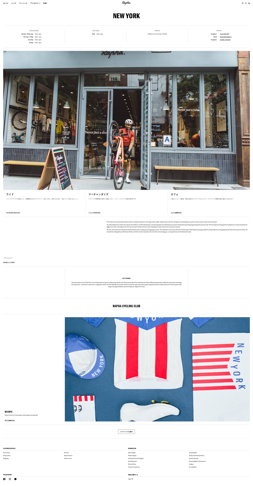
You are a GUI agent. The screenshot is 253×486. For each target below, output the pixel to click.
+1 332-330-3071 (224, 34)
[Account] (245, 3)
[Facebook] (4, 479)
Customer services (9, 448)
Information (132, 448)
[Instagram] (10, 479)
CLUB (45, 3)
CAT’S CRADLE (126, 278)
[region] (54, 240)
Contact (219, 30)
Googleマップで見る (9, 262)
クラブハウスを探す (126, 431)
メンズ (13, 3)
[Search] (242, 3)
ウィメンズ (23, 3)
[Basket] (248, 3)
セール (5, 3)
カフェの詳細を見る (176, 212)
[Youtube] (15, 479)
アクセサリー (35, 3)
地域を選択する (133, 475)
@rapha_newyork (225, 39)
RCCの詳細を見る (10, 420)
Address (157, 30)
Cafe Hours (95, 30)
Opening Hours (34, 30)
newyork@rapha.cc (226, 37)
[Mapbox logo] (8, 258)
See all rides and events (13, 212)
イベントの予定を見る (94, 212)
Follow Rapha (7, 475)
